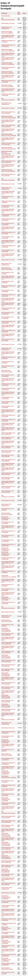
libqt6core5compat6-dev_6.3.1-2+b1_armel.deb (8, 148)
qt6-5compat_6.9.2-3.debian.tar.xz (6, 723)
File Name (4, 13)
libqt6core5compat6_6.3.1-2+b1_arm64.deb (8, 126)
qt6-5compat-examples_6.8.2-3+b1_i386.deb (5, 674)
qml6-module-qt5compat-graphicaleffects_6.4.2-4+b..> (8, 429)
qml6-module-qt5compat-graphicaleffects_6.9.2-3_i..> (8, 790)
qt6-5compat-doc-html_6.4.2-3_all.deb (6, 268)
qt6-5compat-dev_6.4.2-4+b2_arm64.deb (7, 447)
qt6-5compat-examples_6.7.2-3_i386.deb (8, 576)
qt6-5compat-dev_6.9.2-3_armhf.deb (7, 794)
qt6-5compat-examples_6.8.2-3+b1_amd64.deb (6, 630)
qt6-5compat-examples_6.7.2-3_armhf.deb (5, 518)
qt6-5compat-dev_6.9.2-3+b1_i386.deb (7, 875)
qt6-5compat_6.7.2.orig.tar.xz (8, 496)
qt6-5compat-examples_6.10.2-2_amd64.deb (6, 960)
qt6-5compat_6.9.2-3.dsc (7, 727)
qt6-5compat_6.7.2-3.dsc (7, 500)
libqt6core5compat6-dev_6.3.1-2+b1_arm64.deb (8, 134)
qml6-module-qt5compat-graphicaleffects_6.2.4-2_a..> (8, 54)
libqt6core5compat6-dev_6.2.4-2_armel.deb (7, 85)
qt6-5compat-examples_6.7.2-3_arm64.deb (5, 549)
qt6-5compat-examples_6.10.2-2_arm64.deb (6, 897)
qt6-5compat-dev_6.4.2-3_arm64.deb (7, 317)
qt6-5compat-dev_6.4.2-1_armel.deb (7, 237)
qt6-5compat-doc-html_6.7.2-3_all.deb (6, 513)
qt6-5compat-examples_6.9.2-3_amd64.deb (5, 772)
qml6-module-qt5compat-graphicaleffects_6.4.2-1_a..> (8, 211)
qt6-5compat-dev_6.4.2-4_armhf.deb (7, 406)
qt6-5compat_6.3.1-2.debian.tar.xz (6, 103)
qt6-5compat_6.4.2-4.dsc (7, 344)
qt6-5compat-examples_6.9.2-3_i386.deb (8, 776)
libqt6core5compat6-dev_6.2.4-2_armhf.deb (7, 72)
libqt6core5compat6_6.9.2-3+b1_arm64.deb (8, 821)
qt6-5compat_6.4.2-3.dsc (7, 259)
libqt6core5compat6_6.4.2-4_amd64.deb (8, 389)
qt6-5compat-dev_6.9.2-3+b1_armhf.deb (7, 826)
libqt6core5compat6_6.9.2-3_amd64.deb (8, 763)
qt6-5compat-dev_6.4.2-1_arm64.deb (7, 224)
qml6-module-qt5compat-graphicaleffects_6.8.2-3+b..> (8, 639)
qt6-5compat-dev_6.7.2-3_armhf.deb (7, 522)
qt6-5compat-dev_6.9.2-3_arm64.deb (7, 736)
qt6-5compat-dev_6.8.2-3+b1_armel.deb (7, 701)
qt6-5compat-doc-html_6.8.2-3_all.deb (6, 620)
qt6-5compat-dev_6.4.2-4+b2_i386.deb (7, 455)
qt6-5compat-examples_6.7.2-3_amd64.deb (5, 554)
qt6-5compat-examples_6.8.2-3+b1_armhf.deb (5, 696)
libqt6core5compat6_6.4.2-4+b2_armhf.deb (8, 473)
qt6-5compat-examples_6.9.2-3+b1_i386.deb (5, 870)
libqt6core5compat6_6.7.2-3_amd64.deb (8, 545)
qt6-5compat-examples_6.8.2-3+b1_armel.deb (5, 705)
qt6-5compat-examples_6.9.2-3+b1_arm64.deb (5, 835)
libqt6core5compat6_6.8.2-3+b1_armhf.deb (8, 683)
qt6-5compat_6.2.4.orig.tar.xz (8, 19)
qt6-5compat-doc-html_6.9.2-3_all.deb (6, 754)
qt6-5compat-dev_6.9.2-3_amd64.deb (7, 759)
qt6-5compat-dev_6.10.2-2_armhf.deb (8, 932)
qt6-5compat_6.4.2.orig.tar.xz (8, 179)
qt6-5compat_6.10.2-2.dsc (8, 892)
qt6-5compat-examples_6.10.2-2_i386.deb (6, 928)
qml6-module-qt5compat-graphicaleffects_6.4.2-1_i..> (8, 193)
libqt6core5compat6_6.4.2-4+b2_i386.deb (8, 460)
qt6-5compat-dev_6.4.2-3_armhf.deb (7, 290)
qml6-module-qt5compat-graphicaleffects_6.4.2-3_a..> (8, 300)
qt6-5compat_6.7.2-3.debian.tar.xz (6, 504)
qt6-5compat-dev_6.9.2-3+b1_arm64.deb (7, 848)
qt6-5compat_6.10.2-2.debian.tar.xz (6, 888)
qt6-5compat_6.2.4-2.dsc (7, 23)
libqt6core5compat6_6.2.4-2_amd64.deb (8, 45)
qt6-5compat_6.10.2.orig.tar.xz (8, 812)
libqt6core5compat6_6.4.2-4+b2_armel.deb (8, 487)
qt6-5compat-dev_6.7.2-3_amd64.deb (7, 540)
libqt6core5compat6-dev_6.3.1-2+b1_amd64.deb (6, 153)
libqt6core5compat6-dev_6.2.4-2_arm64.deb (7, 63)
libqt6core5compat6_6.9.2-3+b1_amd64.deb (8, 861)
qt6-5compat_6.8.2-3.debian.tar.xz (6, 616)
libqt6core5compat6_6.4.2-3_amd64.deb (8, 308)
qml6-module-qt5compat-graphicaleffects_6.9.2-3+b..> (8, 830)
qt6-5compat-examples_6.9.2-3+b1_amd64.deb (6, 857)
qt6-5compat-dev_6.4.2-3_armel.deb (7, 340)
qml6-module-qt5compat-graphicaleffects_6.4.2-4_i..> (8, 353)
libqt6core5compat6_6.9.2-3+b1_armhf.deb (8, 817)
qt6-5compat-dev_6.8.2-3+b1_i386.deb (7, 669)
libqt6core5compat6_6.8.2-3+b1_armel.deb (8, 710)
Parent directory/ (5, 15)
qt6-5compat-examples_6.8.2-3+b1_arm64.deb (5, 656)
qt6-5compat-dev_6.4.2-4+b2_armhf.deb (7, 478)
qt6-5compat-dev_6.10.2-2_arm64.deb (8, 906)
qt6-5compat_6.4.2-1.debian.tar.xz (6, 188)
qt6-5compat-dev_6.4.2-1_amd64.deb (7, 206)
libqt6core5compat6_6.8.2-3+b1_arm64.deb (8, 661)
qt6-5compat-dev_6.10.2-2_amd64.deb (8, 964)
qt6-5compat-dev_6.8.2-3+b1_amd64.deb (7, 634)
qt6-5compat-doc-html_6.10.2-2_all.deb (7, 968)
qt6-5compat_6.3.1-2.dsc (7, 108)
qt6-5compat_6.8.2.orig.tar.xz (8, 607)
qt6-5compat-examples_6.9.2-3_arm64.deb (5, 741)
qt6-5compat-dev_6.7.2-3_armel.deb (7, 589)
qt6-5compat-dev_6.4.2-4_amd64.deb (7, 398)
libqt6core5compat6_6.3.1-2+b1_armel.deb (8, 143)
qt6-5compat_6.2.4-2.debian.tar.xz (6, 27)
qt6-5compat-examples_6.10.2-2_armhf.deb (6, 942)
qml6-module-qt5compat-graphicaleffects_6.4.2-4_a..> (8, 380)
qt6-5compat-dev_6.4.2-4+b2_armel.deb (7, 491)
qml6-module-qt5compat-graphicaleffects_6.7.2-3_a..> (8, 527)
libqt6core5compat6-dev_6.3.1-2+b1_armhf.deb (8, 117)
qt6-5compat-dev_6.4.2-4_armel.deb (7, 402)
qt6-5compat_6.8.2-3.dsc (7, 611)
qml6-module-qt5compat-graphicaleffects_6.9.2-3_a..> (8, 746)
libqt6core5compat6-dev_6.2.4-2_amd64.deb (7, 50)
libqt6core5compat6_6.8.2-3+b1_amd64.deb (8, 643)
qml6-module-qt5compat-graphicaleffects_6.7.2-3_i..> (8, 581)
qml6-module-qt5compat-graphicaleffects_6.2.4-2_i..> (8, 37)
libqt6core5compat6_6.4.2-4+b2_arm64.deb (8, 451)
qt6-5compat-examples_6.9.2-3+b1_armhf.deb (5, 844)
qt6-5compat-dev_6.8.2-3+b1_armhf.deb (7, 687)
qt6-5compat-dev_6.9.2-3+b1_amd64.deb (7, 866)
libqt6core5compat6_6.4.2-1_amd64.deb (8, 215)
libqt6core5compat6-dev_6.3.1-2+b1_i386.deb (8, 170)
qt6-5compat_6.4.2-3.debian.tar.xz (6, 264)
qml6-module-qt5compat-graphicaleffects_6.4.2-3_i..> (8, 277)
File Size (19, 13)
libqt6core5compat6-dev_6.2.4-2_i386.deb (7, 32)
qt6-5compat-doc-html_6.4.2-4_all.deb (6, 371)
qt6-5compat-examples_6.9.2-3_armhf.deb (5, 799)
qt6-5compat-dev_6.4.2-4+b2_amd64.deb (7, 438)
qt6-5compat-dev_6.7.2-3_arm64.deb (7, 536)
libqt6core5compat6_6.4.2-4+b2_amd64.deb (8, 433)
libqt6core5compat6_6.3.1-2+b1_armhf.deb (8, 112)
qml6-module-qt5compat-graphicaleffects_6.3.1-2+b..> (8, 121)
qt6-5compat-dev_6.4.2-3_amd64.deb (7, 313)
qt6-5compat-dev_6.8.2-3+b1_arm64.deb (7, 652)
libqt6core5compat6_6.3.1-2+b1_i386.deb (8, 175)
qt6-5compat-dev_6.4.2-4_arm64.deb (7, 375)
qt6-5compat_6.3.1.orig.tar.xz (8, 99)
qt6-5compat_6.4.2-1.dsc (7, 183)
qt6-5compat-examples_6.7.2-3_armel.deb (5, 598)
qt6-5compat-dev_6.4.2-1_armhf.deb (7, 250)
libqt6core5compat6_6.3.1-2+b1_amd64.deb (8, 161)
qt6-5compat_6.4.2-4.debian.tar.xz (6, 348)
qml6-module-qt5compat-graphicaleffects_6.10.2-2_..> (8, 911)
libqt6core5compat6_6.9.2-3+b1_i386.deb (8, 883)
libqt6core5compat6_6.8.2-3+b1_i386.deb (8, 665)
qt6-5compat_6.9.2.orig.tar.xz (8, 718)
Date (24, 13)
